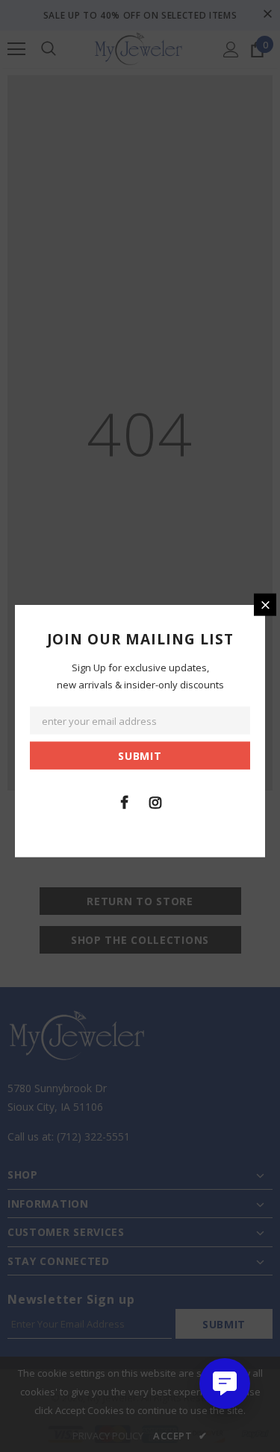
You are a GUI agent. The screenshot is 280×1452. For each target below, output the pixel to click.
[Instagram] (155, 801)
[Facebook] (124, 801)
